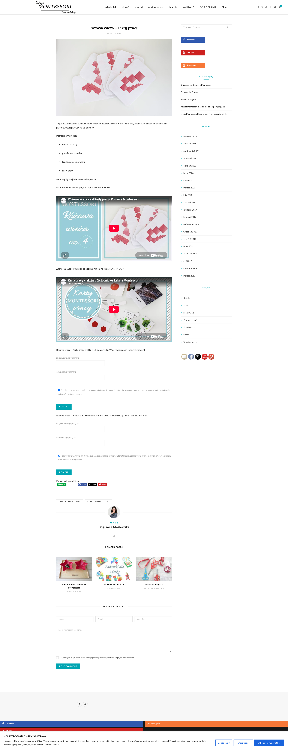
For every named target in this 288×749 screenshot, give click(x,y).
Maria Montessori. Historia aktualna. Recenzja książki (204, 114)
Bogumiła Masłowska (114, 527)
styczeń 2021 (189, 143)
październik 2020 (191, 151)
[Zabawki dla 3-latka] (114, 569)
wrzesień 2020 (190, 158)
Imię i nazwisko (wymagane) (68, 358)
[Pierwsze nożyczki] (154, 569)
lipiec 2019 (188, 246)
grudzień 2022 (190, 136)
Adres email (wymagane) (66, 372)
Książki (139, 7)
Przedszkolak (109, 7)
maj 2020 (187, 180)
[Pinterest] (41, 148)
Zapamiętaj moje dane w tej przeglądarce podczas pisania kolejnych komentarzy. (97, 657)
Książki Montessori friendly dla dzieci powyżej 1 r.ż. (203, 106)
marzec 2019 (189, 275)
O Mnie (173, 7)
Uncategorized (190, 342)
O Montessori (156, 7)
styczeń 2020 (189, 202)
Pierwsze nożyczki (154, 585)
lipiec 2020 (188, 173)
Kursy (186, 305)
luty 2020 (187, 195)
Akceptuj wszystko (269, 742)
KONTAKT (188, 7)
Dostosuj (223, 742)
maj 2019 (187, 261)
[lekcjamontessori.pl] (54, 7)
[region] (144, 740)
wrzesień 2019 (190, 231)
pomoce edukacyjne (70, 502)
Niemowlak (188, 312)
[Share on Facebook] (41, 133)
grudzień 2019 (190, 209)
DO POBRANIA (208, 7)
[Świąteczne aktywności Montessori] (74, 569)
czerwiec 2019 (190, 253)
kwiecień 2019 (190, 268)
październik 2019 (191, 224)
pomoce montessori (98, 502)
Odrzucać (243, 742)
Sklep (225, 7)
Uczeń (125, 7)
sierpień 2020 (189, 165)
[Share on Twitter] (41, 140)
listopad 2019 (189, 217)
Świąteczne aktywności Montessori (196, 85)
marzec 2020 (189, 187)
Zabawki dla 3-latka (114, 585)
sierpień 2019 (189, 239)
